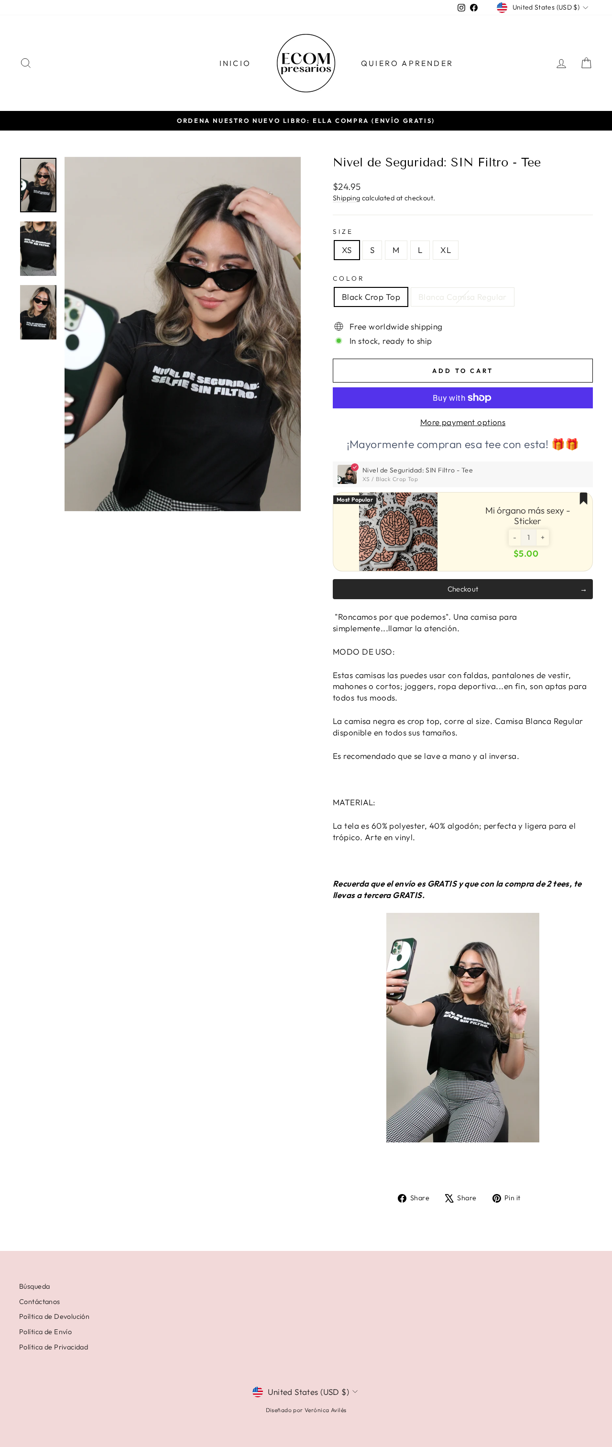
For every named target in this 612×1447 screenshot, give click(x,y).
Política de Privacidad (53, 1347)
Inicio (235, 63)
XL (445, 250)
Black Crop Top (371, 297)
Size (343, 231)
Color (349, 278)
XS (347, 250)
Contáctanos (39, 1301)
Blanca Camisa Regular (462, 297)
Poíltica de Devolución (54, 1316)
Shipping (346, 198)
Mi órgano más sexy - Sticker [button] (527, 515)
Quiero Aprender (407, 63)
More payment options (463, 422)
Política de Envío (45, 1331)
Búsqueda (34, 1286)
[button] (515, 537)
